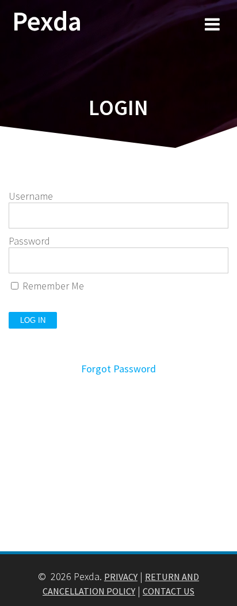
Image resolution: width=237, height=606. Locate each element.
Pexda (47, 21)
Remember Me (52, 285)
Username (31, 196)
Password (29, 240)
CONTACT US (168, 591)
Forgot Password (118, 368)
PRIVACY (120, 576)
